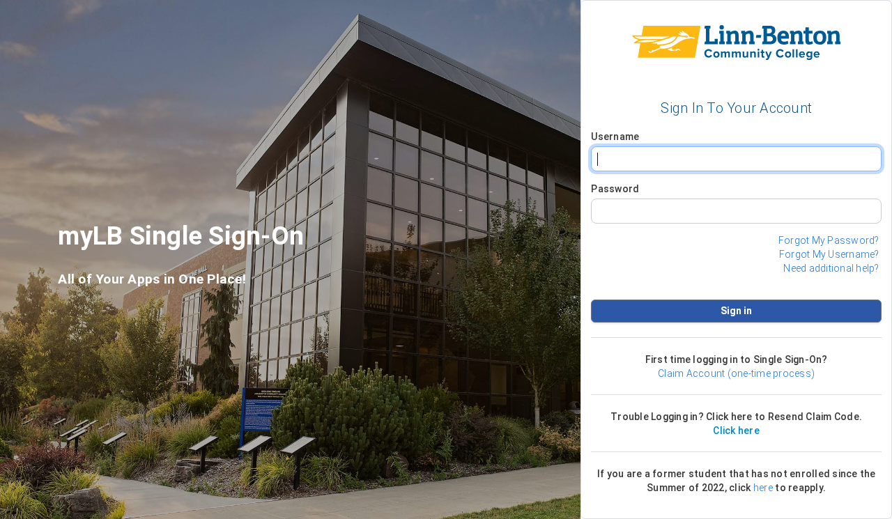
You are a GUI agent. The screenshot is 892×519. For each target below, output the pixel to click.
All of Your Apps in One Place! (152, 279)
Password (615, 188)
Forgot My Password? (828, 240)
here (763, 487)
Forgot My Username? (829, 254)
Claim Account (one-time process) (736, 373)
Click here (736, 430)
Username (615, 136)
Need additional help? (831, 268)
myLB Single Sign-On (181, 240)
